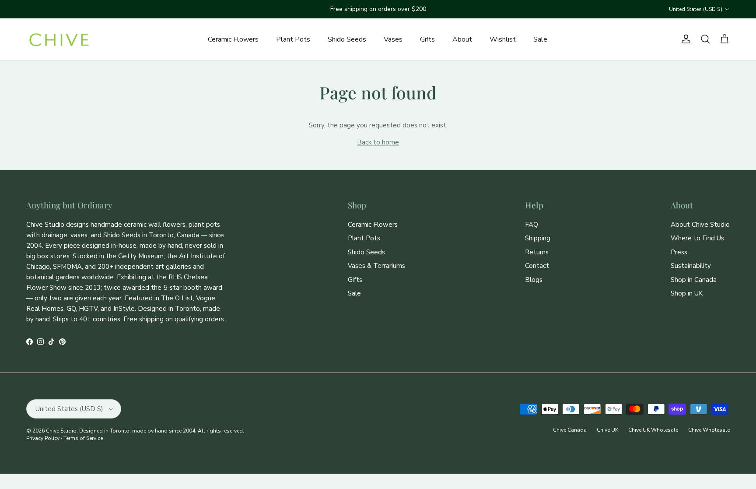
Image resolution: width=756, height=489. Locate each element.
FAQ (531, 224)
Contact (537, 265)
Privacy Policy (43, 438)
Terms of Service (83, 438)
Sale (540, 39)
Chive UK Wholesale (653, 429)
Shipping (537, 238)
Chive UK (607, 429)
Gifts (427, 39)
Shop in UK (687, 293)
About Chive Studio (700, 224)
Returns (537, 252)
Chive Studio (61, 430)
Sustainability (691, 265)
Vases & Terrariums (376, 265)
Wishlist (503, 39)
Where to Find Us (697, 238)
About (462, 39)
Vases (393, 39)
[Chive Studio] (59, 39)
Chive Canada (570, 429)
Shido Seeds (347, 39)
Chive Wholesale (709, 429)
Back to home (378, 142)
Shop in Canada (694, 279)
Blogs (533, 279)
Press (679, 252)
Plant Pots (293, 39)
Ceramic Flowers (233, 39)
